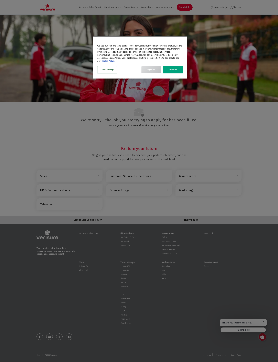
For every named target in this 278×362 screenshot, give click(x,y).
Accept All (173, 70)
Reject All (151, 70)
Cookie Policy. (108, 61)
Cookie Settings (107, 70)
